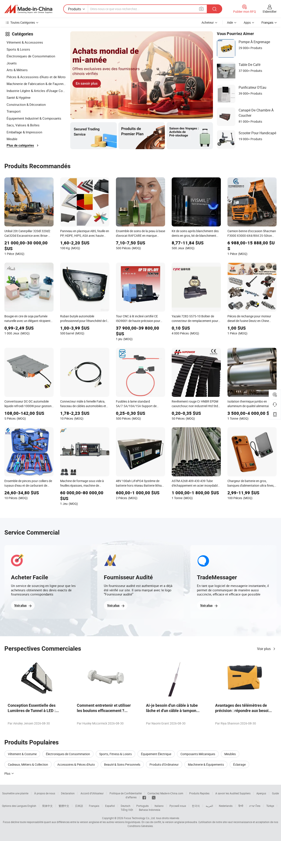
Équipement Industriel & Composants (34, 118)
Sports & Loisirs (18, 49)
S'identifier (270, 11)
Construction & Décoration (26, 104)
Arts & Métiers (17, 70)
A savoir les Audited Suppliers (232, 793)
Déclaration (68, 793)
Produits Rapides (199, 793)
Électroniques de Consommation (31, 56)
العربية (209, 805)
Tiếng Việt (127, 809)
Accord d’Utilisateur (92, 793)
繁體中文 (64, 805)
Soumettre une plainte (15, 793)
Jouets (12, 63)
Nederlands (225, 805)
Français (94, 805)
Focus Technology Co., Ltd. (139, 818)
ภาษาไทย (254, 805)
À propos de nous (44, 793)
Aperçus (261, 793)
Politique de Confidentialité (126, 793)
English (31, 805)
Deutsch (125, 805)
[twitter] (153, 797)
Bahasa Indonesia (149, 809)
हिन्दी (240, 805)
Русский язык (177, 805)
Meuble (12, 139)
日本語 (79, 805)
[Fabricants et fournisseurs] (28, 9)
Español (110, 805)
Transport (14, 111)
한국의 (196, 805)
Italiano (159, 805)
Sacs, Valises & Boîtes (23, 125)
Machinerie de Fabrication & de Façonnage (36, 83)
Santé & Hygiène (19, 97)
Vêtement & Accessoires (25, 42)
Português (142, 805)
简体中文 (47, 805)
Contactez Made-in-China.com (165, 793)
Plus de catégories (20, 145)
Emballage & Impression (24, 132)
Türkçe (270, 805)
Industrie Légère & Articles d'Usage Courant (36, 90)
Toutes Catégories (22, 22)
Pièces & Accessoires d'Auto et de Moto (36, 77)
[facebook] (144, 797)
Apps (247, 22)
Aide (230, 22)
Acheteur (208, 22)
